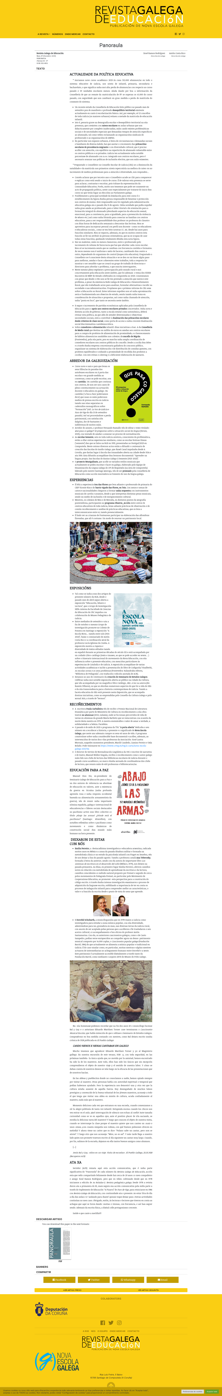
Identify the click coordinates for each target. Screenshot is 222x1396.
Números (57, 34)
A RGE (86, 1331)
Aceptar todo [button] (212, 1391)
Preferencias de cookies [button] (192, 1391)
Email (164, 1279)
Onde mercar (117, 1331)
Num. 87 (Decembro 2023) (46, 56)
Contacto (89, 34)
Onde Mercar (73, 34)
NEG (93, 1331)
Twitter (95, 1279)
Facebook (60, 1279)
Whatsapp (129, 1279)
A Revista (43, 34)
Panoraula (41, 58)
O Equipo (103, 1331)
